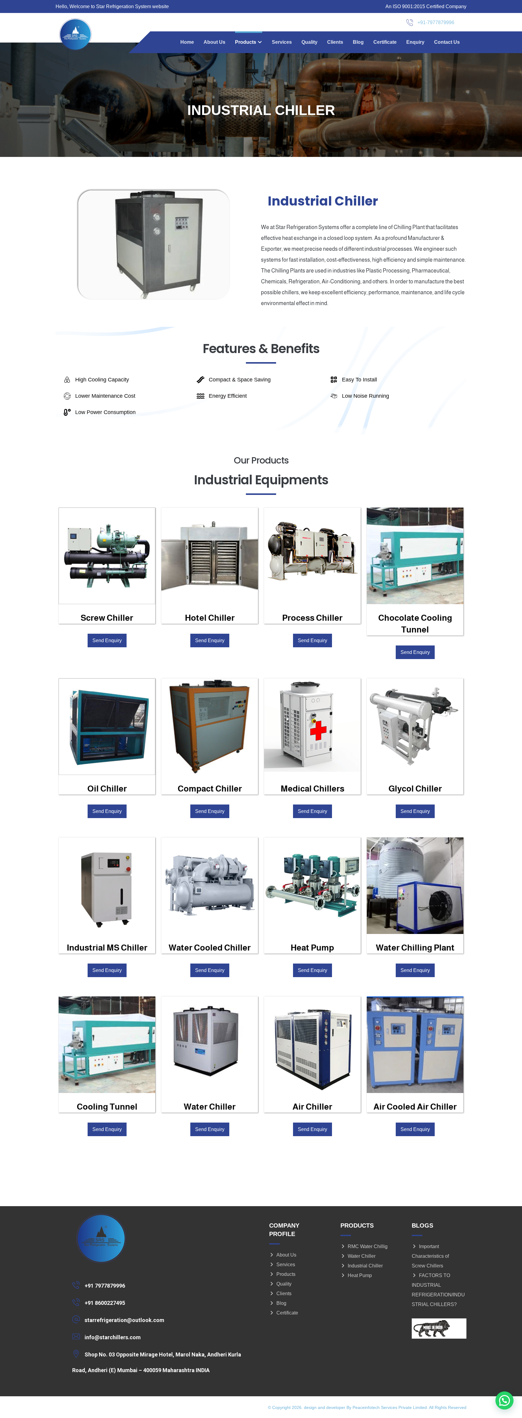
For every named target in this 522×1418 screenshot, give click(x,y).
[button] (159, 1285)
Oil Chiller (107, 788)
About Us (286, 1254)
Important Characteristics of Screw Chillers (430, 1256)
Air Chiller (312, 1106)
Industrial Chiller (365, 1265)
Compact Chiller (210, 788)
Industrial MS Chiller (107, 947)
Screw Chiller (107, 618)
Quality (284, 1283)
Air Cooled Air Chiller (415, 1106)
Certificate (287, 1312)
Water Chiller (210, 1106)
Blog (281, 1303)
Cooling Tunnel (107, 1106)
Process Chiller (312, 618)
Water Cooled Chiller (210, 947)
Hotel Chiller (210, 618)
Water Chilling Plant (415, 947)
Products (285, 1274)
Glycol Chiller (415, 788)
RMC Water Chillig (368, 1246)
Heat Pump (312, 947)
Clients (284, 1293)
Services (285, 1264)
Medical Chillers (312, 788)
